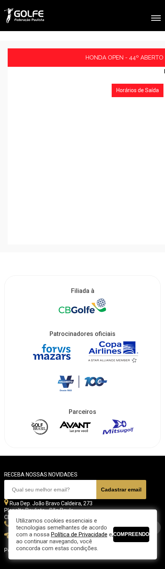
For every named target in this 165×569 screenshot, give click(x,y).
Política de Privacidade (79, 534)
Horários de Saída (137, 90)
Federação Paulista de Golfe (45, 16)
